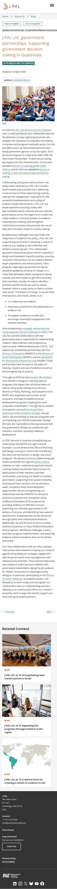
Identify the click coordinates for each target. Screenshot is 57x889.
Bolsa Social (30, 409)
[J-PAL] (11, 6)
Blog (33, 16)
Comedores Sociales (29, 413)
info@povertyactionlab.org (14, 823)
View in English (12, 23)
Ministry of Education (13, 353)
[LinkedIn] (15, 884)
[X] (26, 883)
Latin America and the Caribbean (18, 63)
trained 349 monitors (41, 377)
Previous (9, 611)
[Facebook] (42, 884)
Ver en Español (33, 23)
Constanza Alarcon (21, 80)
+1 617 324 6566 (9, 819)
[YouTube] (37, 884)
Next (49, 611)
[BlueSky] (31, 884)
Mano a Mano (42, 461)
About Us (19, 16)
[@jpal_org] (20, 884)
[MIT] (28, 875)
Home (5, 16)
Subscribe (11, 846)
